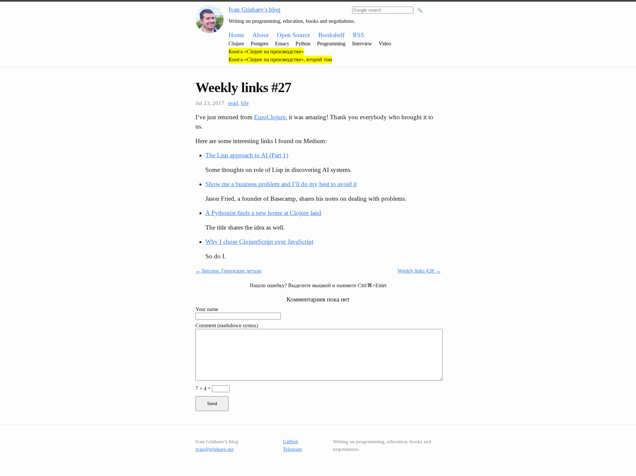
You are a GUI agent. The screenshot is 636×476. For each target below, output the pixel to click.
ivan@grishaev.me (214, 449)
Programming (331, 43)
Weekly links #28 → (419, 271)
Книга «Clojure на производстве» (266, 51)
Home (236, 34)
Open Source (293, 34)
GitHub (290, 441)
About (260, 34)
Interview (362, 43)
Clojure (236, 43)
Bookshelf (331, 34)
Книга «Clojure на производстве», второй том (280, 59)
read (233, 103)
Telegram (292, 449)
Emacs (282, 43)
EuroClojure (270, 117)
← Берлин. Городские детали (228, 271)
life (245, 103)
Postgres (259, 43)
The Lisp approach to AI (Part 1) (246, 155)
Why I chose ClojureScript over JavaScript (259, 241)
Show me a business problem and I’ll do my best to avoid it (281, 184)
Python (302, 43)
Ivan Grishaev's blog (255, 9)
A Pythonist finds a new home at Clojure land (263, 212)
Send (212, 403)
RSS (358, 34)
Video (385, 43)
